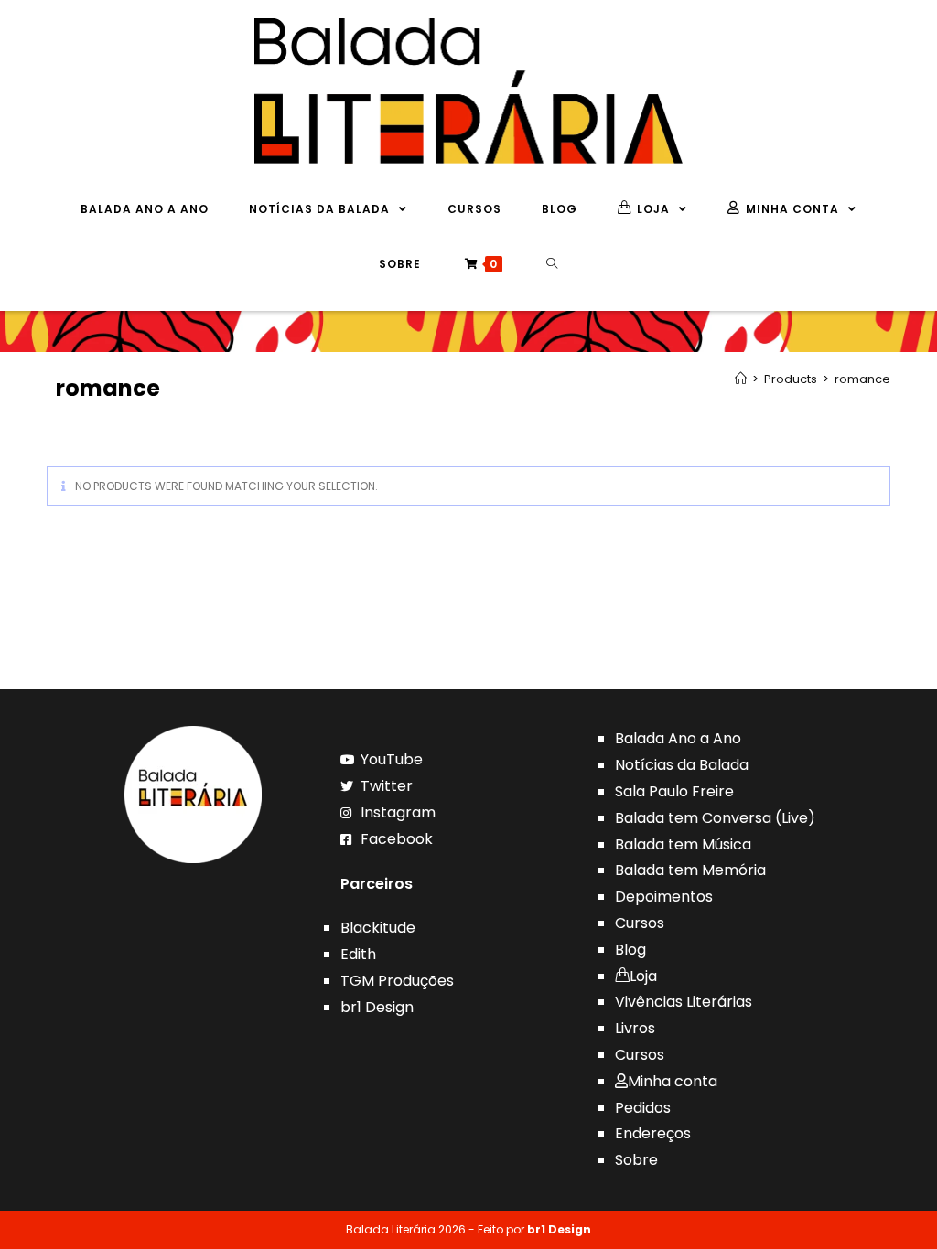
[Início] (741, 379)
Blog (630, 949)
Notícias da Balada (682, 764)
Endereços (653, 1133)
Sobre (636, 1159)
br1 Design (377, 1007)
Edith (358, 954)
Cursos (639, 923)
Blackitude (377, 927)
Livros (635, 1028)
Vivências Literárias (683, 1001)
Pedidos (643, 1107)
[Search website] (552, 264)
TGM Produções (397, 980)
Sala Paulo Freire (674, 791)
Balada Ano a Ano (678, 738)
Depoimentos (664, 896)
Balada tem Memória (690, 870)
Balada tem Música (683, 844)
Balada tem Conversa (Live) (715, 817)
